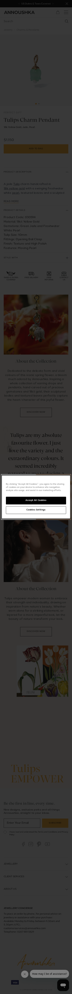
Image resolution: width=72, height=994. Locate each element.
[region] (36, 496)
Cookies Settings (35, 510)
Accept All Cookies (35, 500)
